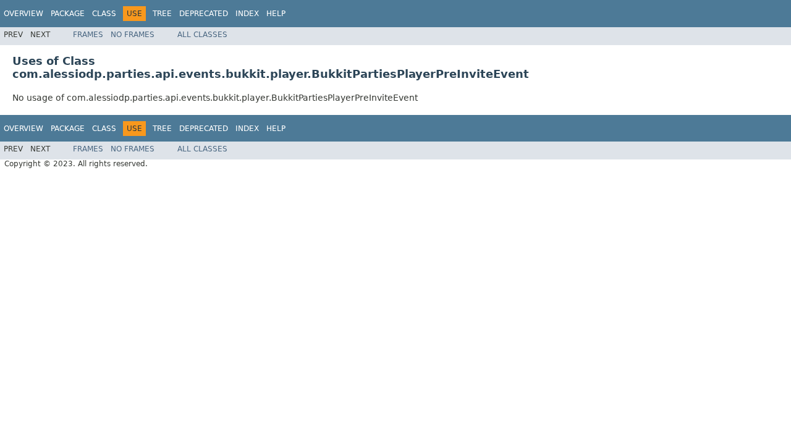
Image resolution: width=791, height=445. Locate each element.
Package (68, 13)
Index (247, 13)
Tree (162, 13)
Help (276, 13)
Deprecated (203, 13)
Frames (88, 34)
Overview (23, 13)
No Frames (132, 34)
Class (104, 13)
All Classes (202, 34)
